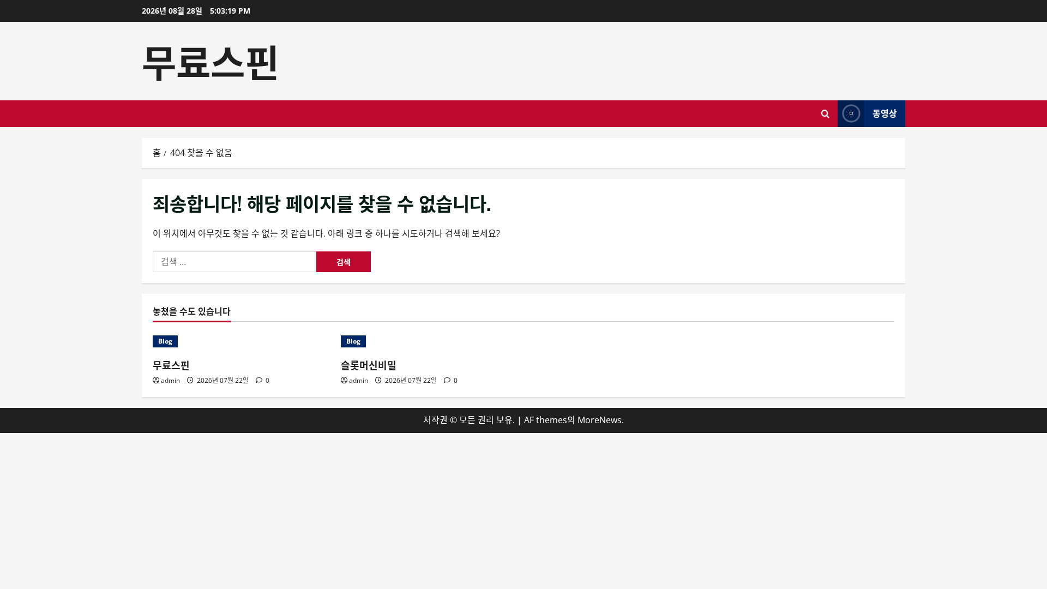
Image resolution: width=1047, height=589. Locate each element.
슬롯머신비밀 (368, 365)
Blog (165, 341)
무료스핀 (210, 60)
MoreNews (599, 420)
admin (170, 380)
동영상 (884, 112)
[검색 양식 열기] (825, 113)
